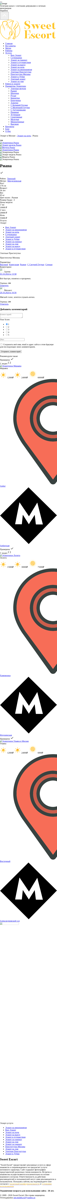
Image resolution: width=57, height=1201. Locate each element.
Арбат (3, 486)
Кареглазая (14, 264)
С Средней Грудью (35, 264)
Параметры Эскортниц (15, 86)
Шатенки (15, 93)
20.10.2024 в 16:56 (8, 293)
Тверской (11, 178)
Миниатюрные (17, 122)
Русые (13, 96)
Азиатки (14, 103)
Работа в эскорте (12, 84)
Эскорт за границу (19, 60)
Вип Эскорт (16, 55)
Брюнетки (15, 98)
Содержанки (16, 58)
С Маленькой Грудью (20, 107)
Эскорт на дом (17, 81)
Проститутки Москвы (20, 74)
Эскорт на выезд (18, 65)
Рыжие (14, 91)
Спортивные (16, 117)
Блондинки (16, 100)
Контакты (9, 126)
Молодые (15, 119)
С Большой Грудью (19, 105)
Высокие (15, 124)
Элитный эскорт (18, 79)
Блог (7, 129)
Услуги (8, 53)
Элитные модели (18, 88)
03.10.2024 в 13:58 (8, 274)
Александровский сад (10, 921)
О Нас (8, 131)
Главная (8, 43)
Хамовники (5, 675)
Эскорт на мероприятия (21, 69)
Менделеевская (14, 181)
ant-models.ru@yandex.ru (24, 1198)
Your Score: (5, 319)
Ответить (4, 285)
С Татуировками (18, 110)
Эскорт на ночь (17, 67)
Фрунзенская (6, 735)
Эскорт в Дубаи (18, 77)
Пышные (15, 112)
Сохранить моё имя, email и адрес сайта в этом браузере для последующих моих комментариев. (27, 345)
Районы (8, 50)
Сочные (48, 264)
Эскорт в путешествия (21, 62)
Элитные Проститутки (21, 72)
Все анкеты (10, 46)
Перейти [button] (4, 10)
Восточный (5, 861)
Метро (8, 48)
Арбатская (4, 546)
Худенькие (15, 115)
